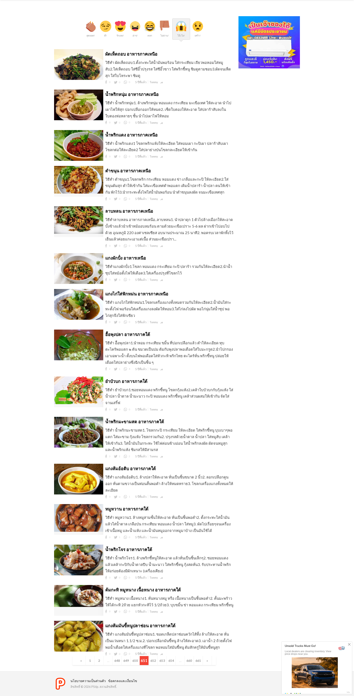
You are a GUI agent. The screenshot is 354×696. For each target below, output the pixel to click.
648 (117, 660)
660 (189, 660)
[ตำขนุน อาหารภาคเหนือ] (78, 192)
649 (126, 660)
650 (135, 660)
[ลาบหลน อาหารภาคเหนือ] (78, 232)
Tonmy (154, 82)
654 (171, 660)
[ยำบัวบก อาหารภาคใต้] (78, 402)
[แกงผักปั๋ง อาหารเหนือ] (78, 283)
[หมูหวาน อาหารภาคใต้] (78, 530)
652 (153, 660)
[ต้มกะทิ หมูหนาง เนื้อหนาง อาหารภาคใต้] (78, 605)
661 (198, 660)
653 (162, 660)
